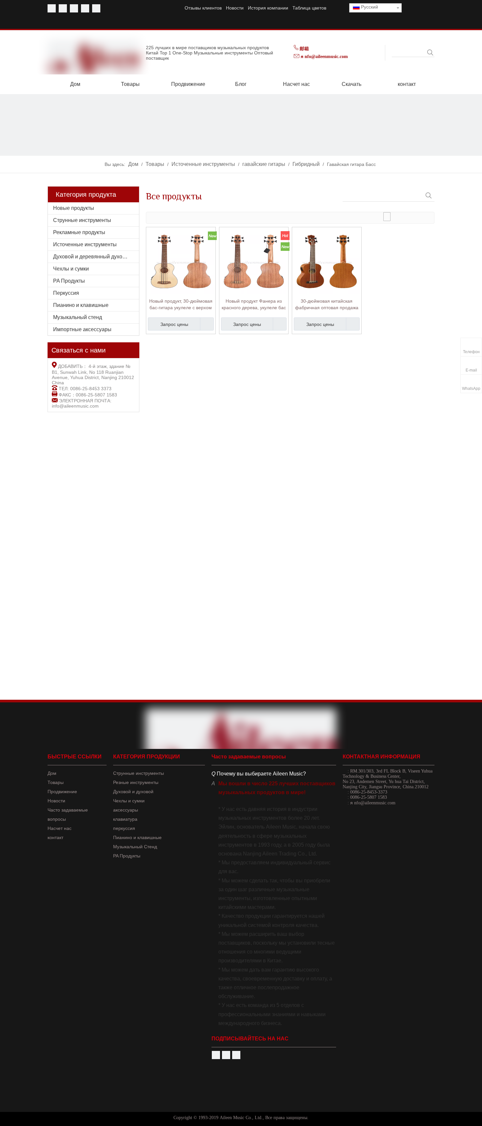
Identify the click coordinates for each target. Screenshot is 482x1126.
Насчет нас (59, 828)
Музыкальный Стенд (135, 846)
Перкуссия (66, 293)
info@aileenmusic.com (75, 406)
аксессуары (125, 810)
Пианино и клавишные (81, 305)
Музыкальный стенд (77, 317)
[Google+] (236, 1055)
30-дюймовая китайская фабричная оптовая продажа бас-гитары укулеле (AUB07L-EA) (327, 304)
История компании (268, 7)
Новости (235, 7)
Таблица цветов (309, 7)
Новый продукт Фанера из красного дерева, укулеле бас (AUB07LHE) (254, 304)
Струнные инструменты (82, 220)
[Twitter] (74, 8)
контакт (55, 837)
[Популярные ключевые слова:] (430, 52)
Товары (56, 782)
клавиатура (125, 819)
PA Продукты (69, 281)
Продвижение (62, 791)
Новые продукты (73, 208)
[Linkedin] (85, 8)
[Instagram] (96, 8)
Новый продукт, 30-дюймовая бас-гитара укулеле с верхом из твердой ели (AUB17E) (180, 304)
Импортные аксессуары (82, 329)
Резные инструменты (135, 782)
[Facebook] (52, 8)
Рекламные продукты (79, 232)
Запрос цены (174, 324)
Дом (52, 773)
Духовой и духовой (133, 791)
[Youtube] (63, 8)
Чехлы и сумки (71, 268)
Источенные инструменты (85, 244)
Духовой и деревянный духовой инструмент (96, 256)
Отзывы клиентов (203, 7)
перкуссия (124, 828)
